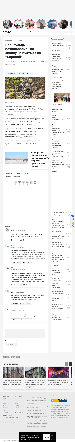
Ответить (28, 240)
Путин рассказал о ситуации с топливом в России (58, 214)
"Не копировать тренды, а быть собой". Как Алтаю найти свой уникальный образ (58, 58)
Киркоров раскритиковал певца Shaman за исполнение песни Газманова (58, 257)
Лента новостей (57, 39)
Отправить (11, 344)
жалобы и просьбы (22, 174)
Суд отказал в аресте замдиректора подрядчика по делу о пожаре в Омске (58, 234)
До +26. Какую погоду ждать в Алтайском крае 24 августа (58, 118)
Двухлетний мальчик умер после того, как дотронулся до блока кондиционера (56, 282)
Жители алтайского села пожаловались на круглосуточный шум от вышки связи (58, 246)
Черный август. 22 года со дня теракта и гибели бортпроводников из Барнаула (58, 46)
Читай (29, 32)
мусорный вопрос (13, 177)
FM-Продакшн (18, 396)
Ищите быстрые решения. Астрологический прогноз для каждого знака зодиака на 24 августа (57, 82)
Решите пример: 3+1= (12, 340)
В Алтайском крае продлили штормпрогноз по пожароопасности (57, 307)
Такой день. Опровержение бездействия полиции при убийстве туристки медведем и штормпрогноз (58, 130)
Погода (4, 405)
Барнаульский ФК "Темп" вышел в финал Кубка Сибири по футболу (58, 316)
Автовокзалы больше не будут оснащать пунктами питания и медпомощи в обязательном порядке (58, 166)
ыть (12, 228)
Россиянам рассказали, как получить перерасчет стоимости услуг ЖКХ (57, 269)
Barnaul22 (9, 115)
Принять (46, 437)
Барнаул (9, 174)
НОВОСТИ (8, 40)
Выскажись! (11, 73)
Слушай (36, 32)
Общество (18, 40)
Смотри (43, 32)
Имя (7, 325)
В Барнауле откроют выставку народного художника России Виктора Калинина (58, 223)
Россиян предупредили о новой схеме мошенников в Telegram (57, 143)
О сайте (17, 405)
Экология (44, 149)
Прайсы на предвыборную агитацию (7, 410)
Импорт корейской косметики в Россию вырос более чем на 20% (58, 153)
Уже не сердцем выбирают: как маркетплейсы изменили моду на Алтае (58, 107)
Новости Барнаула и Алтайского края (19, 410)
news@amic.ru (30, 416)
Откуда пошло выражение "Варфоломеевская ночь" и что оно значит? (58, 69)
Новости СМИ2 (7, 361)
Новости (22, 32)
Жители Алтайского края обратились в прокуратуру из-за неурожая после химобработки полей (58, 296)
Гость (12, 245)
